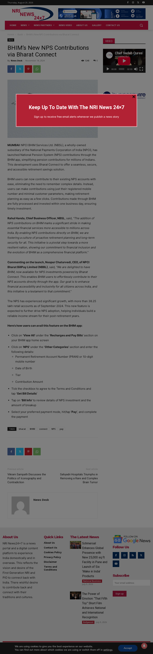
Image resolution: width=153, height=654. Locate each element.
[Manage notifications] (144, 646)
